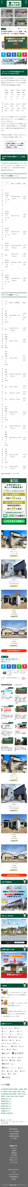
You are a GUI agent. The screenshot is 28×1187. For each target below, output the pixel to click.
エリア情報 (5, 656)
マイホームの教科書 (14, 1131)
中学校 (6, 1040)
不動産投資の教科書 (14, 1136)
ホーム (14, 1172)
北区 (4, 1049)
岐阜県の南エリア (6, 1108)
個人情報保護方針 (13, 1176)
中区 (4, 659)
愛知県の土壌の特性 (7, 1113)
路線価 (7, 1077)
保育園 (15, 1046)
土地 (10, 1057)
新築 (13, 1064)
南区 (16, 1049)
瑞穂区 (4, 1074)
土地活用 (14, 1150)
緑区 (10, 1074)
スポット (21, 1031)
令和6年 (10, 1043)
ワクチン (21, 1034)
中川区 (12, 1040)
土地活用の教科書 (13, 1133)
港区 (17, 1071)
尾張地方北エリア (6, 1098)
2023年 (11, 1028)
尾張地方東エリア (6, 1101)
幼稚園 (13, 1060)
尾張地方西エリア (6, 1103)
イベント (5, 1031)
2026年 (18, 1028)
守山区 (21, 1057)
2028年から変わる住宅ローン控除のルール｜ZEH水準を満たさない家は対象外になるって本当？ (13, 1014)
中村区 (19, 1040)
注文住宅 (10, 1071)
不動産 (4, 1037)
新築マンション (6, 661)
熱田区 (23, 1071)
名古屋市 (16, 659)
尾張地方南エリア (6, 1106)
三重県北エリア (5, 1110)
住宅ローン (6, 1046)
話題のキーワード (13, 1159)
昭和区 (21, 1068)
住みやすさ (17, 1043)
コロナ (13, 1031)
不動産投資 (13, 1037)
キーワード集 (14, 1162)
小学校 (6, 1060)
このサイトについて (14, 1174)
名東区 (4, 1057)
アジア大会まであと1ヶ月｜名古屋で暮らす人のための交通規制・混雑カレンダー (14, 995)
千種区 (10, 1049)
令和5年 (4, 1043)
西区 (16, 1074)
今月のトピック (14, 1157)
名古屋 (6, 1053)
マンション (13, 1034)
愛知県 (6, 1064)
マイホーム (5, 1034)
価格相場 (9, 659)
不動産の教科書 (13, 1184)
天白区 (15, 1057)
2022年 (5, 1028)
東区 (4, 1071)
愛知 (20, 1060)
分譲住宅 (22, 1046)
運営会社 (14, 1179)
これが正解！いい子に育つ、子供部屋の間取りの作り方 (17, 1004)
